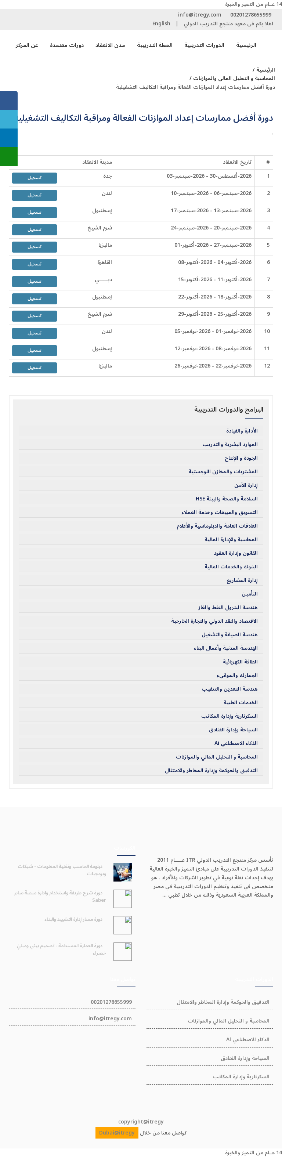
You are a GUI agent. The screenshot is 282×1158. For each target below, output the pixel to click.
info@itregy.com (199, 15)
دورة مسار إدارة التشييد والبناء (73, 919)
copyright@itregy (141, 1122)
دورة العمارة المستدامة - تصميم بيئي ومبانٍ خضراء (61, 949)
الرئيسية (246, 45)
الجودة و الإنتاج (241, 458)
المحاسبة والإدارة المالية (231, 540)
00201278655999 (250, 15)
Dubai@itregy (117, 1133)
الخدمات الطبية (241, 703)
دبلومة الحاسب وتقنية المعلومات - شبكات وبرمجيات (62, 870)
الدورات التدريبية (204, 45)
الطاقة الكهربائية (240, 662)
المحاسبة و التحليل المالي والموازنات (217, 757)
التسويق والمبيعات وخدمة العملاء (219, 512)
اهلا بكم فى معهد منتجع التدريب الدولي (228, 23)
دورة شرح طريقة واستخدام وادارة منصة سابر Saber (60, 896)
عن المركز (27, 45)
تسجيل (34, 177)
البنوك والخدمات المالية (231, 567)
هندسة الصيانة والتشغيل (230, 635)
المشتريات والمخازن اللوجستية (223, 472)
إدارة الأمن (246, 485)
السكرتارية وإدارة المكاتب (229, 716)
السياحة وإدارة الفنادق (233, 730)
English (161, 23)
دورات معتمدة (67, 45)
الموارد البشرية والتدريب (230, 444)
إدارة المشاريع (242, 580)
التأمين (250, 594)
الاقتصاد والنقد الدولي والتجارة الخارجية (214, 621)
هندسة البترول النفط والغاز (228, 607)
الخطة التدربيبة (155, 45)
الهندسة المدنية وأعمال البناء (226, 648)
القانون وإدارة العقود (236, 553)
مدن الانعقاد (110, 45)
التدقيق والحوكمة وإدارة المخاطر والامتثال (211, 770)
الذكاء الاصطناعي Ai (236, 743)
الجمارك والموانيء (237, 675)
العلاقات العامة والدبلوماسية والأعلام (217, 526)
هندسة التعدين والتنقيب (230, 689)
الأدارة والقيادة (242, 431)
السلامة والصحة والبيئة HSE (227, 499)
